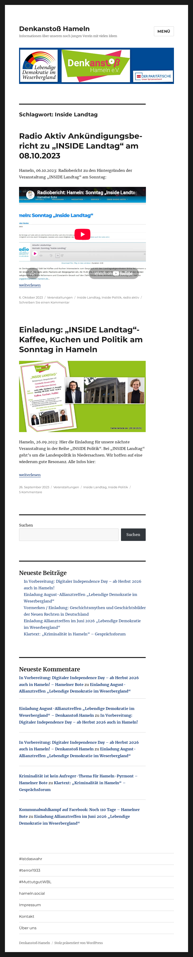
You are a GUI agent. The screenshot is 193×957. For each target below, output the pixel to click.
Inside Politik (112, 297)
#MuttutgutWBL (35, 882)
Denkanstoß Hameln (54, 29)
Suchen (26, 525)
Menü (163, 31)
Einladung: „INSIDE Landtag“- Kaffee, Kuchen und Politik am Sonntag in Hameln (81, 339)
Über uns (27, 928)
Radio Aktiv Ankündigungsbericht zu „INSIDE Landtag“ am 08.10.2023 (80, 145)
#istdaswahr (30, 859)
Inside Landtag (88, 297)
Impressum (30, 905)
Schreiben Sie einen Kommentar (44, 302)
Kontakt (26, 916)
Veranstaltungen (60, 297)
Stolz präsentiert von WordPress (78, 943)
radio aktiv (131, 297)
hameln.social (32, 893)
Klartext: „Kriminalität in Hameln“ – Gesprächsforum (75, 634)
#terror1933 (29, 870)
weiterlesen (30, 285)
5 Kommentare (30, 492)
